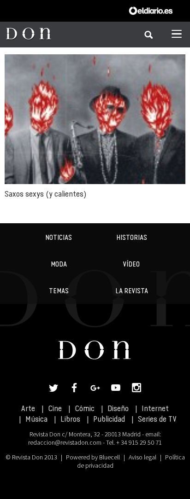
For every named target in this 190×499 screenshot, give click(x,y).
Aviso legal (142, 457)
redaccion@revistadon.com (64, 442)
